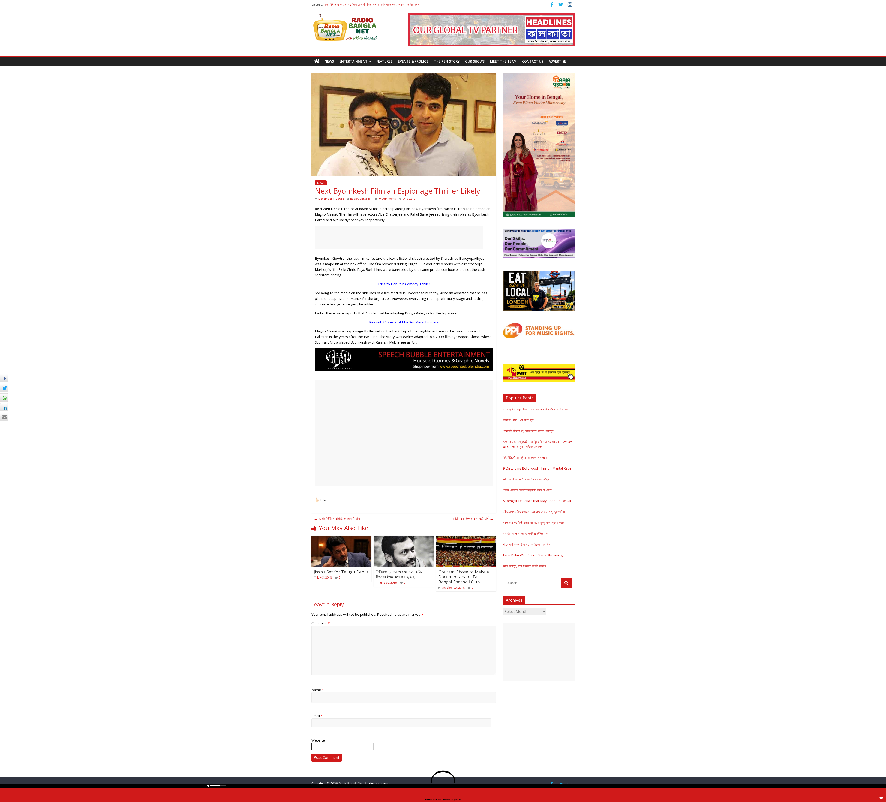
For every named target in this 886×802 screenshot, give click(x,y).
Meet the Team (503, 61)
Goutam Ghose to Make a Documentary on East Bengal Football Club (463, 577)
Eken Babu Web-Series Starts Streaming (533, 555)
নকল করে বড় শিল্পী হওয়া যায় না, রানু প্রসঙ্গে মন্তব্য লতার (533, 522)
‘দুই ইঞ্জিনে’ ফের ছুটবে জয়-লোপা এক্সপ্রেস (525, 457)
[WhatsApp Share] (4, 397)
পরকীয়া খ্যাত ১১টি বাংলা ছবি (518, 420)
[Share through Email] (4, 417)
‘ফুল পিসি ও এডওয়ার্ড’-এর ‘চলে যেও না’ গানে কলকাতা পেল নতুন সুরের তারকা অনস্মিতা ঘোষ (371, 4)
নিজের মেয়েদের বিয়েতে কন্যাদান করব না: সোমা (527, 490)
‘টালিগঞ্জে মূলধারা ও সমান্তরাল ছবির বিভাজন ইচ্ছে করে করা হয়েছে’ (399, 574)
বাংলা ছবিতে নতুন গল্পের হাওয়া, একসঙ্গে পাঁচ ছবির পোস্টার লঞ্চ (535, 409)
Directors (409, 199)
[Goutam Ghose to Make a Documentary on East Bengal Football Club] (466, 538)
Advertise (557, 61)
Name (317, 689)
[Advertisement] (399, 237)
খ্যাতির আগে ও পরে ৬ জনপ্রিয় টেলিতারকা (525, 533)
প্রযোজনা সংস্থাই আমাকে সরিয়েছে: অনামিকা (526, 544)
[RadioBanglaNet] (316, 61)
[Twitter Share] (4, 388)
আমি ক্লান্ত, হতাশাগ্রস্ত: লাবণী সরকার (524, 566)
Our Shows (475, 61)
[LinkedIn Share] (4, 407)
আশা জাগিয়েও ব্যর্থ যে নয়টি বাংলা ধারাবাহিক (526, 479)
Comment (320, 623)
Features (384, 61)
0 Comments (387, 199)
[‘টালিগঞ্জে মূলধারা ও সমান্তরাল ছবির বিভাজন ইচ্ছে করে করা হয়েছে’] (404, 538)
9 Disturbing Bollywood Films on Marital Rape (537, 468)
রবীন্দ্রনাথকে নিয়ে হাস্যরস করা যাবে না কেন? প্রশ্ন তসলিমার (535, 512)
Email (317, 715)
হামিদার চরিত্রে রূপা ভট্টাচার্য (473, 518)
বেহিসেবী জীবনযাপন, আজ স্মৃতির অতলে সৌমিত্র (528, 431)
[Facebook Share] (4, 378)
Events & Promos (413, 61)
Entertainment (353, 61)
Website (318, 740)
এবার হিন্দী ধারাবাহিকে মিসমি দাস (337, 518)
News (329, 61)
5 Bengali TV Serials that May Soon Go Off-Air (537, 501)
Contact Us (532, 61)
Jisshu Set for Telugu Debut (341, 572)
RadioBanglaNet (360, 199)
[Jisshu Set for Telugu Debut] (341, 538)
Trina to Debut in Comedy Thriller (403, 284)
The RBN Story (447, 61)
